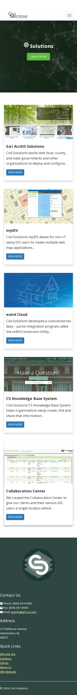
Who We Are (7, 654)
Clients (4, 663)
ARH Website (8, 672)
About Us (5, 667)
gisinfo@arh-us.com (23, 612)
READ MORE (15, 172)
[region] (38, 51)
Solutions (6, 658)
